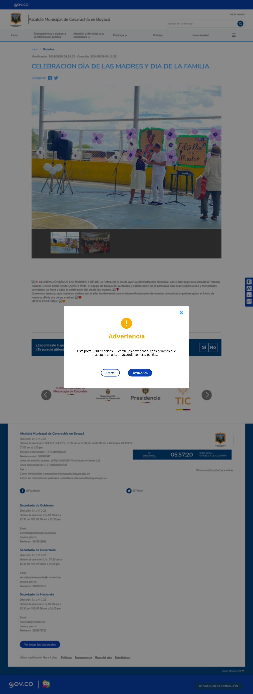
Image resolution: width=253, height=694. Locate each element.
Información (140, 372)
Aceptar (110, 372)
